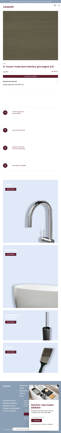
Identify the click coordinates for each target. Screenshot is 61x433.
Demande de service (9, 401)
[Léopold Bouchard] (6, 386)
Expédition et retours (9, 406)
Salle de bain (23, 386)
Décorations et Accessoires (28, 391)
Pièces (22, 396)
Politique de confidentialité (11, 408)
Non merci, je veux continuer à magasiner (42, 424)
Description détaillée (10, 81)
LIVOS (4, 63)
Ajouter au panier (30, 76)
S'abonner (36, 420)
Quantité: (5, 72)
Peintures (22, 393)
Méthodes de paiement (10, 403)
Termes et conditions (9, 411)
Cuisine (22, 388)
